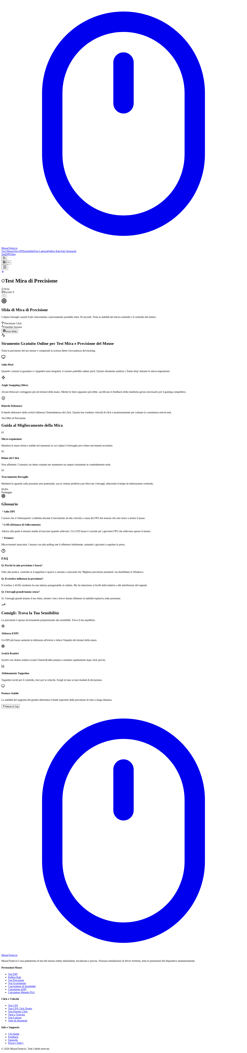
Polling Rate (53, 251)
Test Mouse (7, 251)
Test (3, 254)
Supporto (13, 1040)
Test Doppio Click (18, 1011)
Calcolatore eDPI (17, 989)
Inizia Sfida (11, 331)
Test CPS (13, 1005)
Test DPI (18, 251)
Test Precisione (16, 980)
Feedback (13, 1036)
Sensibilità (28, 251)
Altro (13, 254)
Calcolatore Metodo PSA (21, 992)
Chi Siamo (13, 1033)
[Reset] (4, 296)
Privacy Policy (16, 1043)
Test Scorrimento (17, 983)
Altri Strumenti (68, 251)
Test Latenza (40, 251)
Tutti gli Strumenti (17, 1020)
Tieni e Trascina (16, 1014)
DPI (8, 254)
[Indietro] (3, 272)
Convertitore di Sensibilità (22, 986)
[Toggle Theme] (4, 258)
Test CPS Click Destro (20, 1008)
